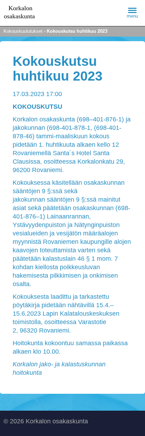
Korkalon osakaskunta (25, 13)
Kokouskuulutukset (23, 31)
